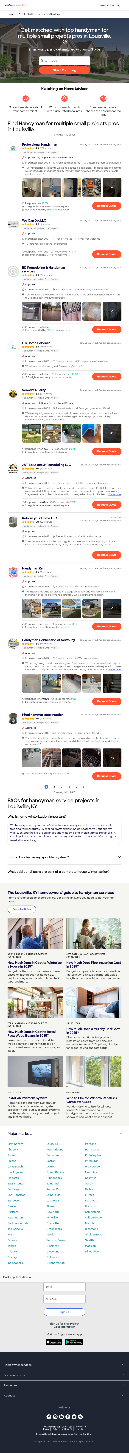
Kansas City (53, 1189)
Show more (115, 494)
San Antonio (93, 1212)
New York (52, 1212)
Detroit (51, 1166)
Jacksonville (15, 1229)
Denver (12, 1206)
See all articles (22, 909)
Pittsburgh (91, 1161)
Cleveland (52, 1251)
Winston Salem (56, 1240)
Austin (89, 1183)
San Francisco (16, 1195)
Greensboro (54, 1229)
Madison (90, 1246)
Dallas (89, 1189)
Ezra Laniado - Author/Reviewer (27, 1023)
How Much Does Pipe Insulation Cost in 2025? (93, 964)
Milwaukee (92, 1251)
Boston (51, 1161)
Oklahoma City (55, 1263)
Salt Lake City (94, 1217)
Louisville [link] (29, 14)
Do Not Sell (67, 1428)
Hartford (13, 1212)
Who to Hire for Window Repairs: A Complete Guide (92, 1100)
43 (82, 786)
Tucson (12, 1155)
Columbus (52, 1257)
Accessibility (80, 1428)
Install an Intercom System (27, 1098)
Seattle (90, 1240)
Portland (90, 1144)
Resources (10, 1385)
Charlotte (52, 1223)
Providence (92, 1166)
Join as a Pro (107, 5)
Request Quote (106, 205)
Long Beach (15, 1166)
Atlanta (12, 1251)
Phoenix (13, 1149)
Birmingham (15, 1144)
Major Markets (20, 1133)
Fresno (12, 1161)
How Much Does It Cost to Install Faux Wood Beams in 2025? (32, 1033)
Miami (11, 1234)
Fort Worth (92, 1200)
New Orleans (54, 1149)
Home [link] (11, 14)
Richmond (91, 1229)
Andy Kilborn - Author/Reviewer (27, 954)
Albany (50, 1206)
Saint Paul (52, 1183)
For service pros (14, 1375)
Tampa (12, 1246)
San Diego (14, 1189)
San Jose (13, 1200)
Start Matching (64, 70)
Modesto (13, 1178)
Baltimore (52, 1155)
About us (9, 1395)
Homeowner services (17, 1365)
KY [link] (19, 14)
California (55, 1428)
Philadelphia (93, 1155)
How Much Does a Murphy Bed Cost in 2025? (93, 1031)
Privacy (46, 1428)
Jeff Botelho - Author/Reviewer (86, 954)
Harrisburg (92, 1149)
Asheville (52, 1217)
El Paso (89, 1195)
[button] (31, 187)
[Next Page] (90, 787)
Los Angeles (15, 1172)
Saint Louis (53, 1195)
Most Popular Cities (15, 1277)
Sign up (64, 1312)
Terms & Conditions (83, 1434)
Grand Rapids (55, 1172)
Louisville (52, 1144)
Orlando (13, 1240)
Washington (15, 1217)
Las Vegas (52, 1200)
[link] (64, 148)
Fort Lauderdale (18, 1223)
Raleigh (51, 1234)
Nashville (90, 1178)
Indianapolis (15, 1263)
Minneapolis (54, 1178)
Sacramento (16, 1183)
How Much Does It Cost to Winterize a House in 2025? (35, 964)
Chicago (13, 1257)
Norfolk (89, 1223)
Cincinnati (52, 1246)
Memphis (91, 1172)
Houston (90, 1206)
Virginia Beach (94, 1234)
